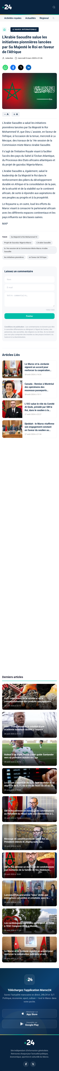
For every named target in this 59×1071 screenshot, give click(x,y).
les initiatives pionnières (14, 257)
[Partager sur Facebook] (13, 67)
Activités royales (12, 18)
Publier (29, 316)
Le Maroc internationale (24, 30)
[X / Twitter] (33, 1064)
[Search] (54, 7)
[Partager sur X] (21, 67)
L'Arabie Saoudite (44, 243)
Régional (44, 18)
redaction (9, 58)
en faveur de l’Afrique (37, 257)
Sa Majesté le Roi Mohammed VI (24, 237)
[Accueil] (4, 29)
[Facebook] (26, 1064)
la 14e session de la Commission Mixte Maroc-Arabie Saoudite (26, 250)
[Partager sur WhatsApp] (5, 67)
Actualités (30, 18)
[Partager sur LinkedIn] (28, 67)
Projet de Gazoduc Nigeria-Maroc (17, 243)
